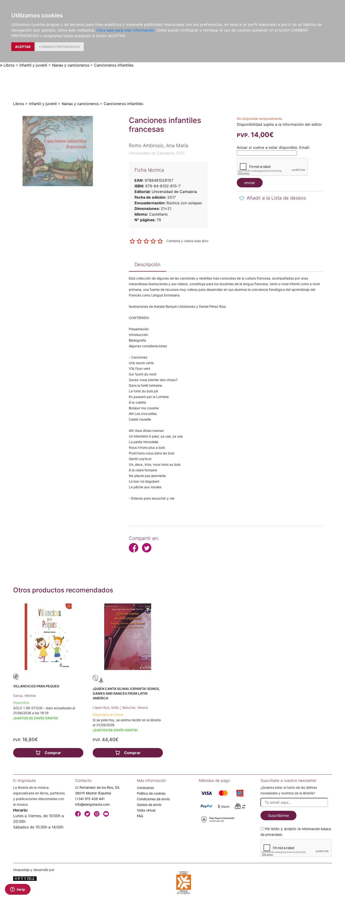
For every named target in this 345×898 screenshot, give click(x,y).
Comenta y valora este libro (187, 241)
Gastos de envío (149, 805)
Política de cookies (151, 793)
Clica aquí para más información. (125, 30)
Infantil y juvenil (33, 65)
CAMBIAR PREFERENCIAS (59, 47)
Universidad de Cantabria (174, 191)
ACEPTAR (23, 47)
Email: (304, 147)
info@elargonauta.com (92, 804)
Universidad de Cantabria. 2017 (157, 153)
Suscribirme (278, 815)
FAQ (140, 816)
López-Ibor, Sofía (106, 707)
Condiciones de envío (153, 799)
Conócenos (145, 788)
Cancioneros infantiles (114, 65)
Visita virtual (146, 810)
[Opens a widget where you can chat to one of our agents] (18, 890)
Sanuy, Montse (24, 695)
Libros (9, 65)
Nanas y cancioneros (70, 65)
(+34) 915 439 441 (90, 799)
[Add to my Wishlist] (242, 198)
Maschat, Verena (135, 707)
